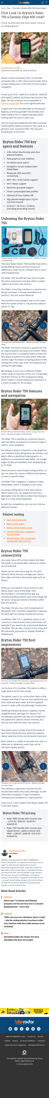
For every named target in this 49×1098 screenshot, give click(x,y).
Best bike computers (17, 520)
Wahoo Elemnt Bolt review (19, 527)
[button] (24, 244)
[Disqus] (24, 976)
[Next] (43, 241)
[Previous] (5, 241)
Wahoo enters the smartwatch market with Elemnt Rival (21, 539)
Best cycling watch (15, 523)
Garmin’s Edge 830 (10, 103)
